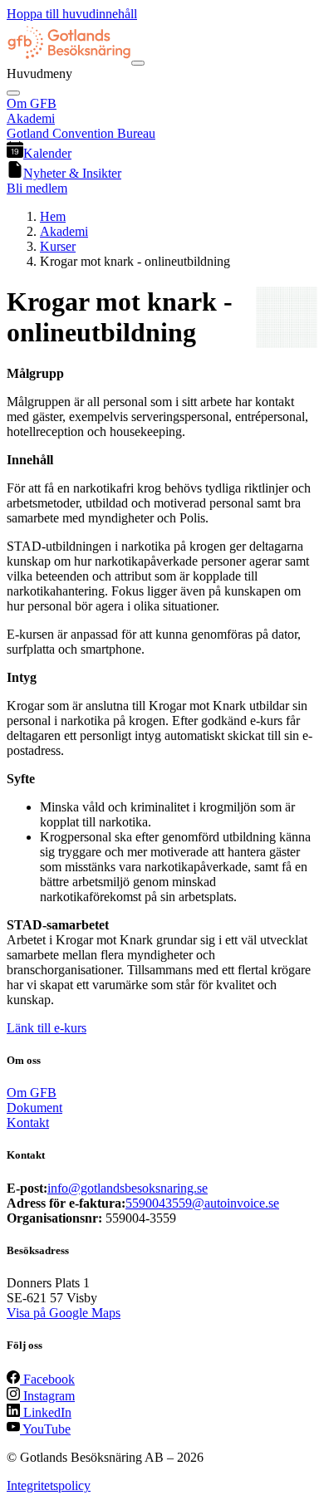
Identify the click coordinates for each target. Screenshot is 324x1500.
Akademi (31, 118)
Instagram (47, 1396)
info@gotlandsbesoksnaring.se (127, 1188)
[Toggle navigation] (138, 63)
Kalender (47, 153)
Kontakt (28, 1122)
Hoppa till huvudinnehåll (72, 14)
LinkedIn (45, 1412)
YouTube (45, 1429)
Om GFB (31, 103)
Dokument (34, 1107)
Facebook (47, 1379)
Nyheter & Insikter (72, 173)
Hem (53, 216)
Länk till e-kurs (46, 1028)
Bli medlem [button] (37, 188)
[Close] (13, 93)
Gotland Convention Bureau (81, 133)
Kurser (58, 246)
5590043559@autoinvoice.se (202, 1203)
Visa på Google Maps (63, 1313)
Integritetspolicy (49, 1485)
